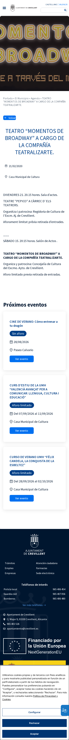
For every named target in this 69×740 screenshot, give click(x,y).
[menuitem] (18, 563)
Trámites (10, 563)
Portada (8, 98)
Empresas (10, 573)
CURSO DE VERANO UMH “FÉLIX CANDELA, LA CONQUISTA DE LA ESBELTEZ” (32, 461)
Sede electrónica (45, 573)
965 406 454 (59, 589)
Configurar (34, 712)
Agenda (35, 98)
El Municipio (22, 98)
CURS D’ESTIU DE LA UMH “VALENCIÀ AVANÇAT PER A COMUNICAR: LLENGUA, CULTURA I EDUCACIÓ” (34, 391)
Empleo (9, 568)
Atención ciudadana (46, 563)
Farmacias (41, 568)
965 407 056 (59, 593)
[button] (4, 8)
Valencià (63, 4)
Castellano (51, 4)
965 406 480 (59, 598)
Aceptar (34, 733)
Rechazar (34, 723)
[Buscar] (65, 10)
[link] (23, 8)
